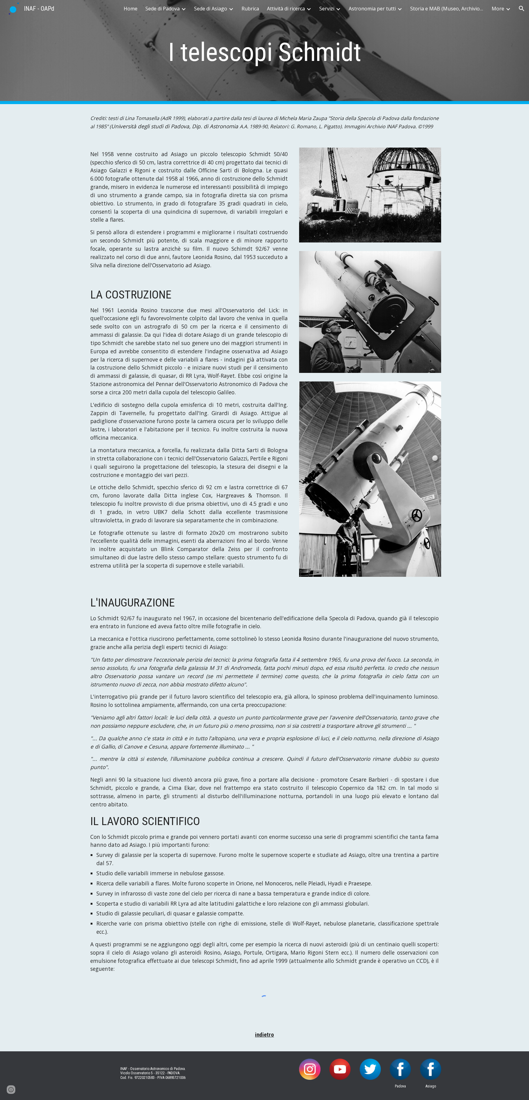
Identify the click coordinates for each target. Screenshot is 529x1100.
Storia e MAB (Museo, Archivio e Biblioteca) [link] (447, 8)
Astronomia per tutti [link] (372, 8)
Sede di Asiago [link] (210, 8)
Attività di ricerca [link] (286, 8)
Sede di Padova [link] (162, 8)
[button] (521, 8)
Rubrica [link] (250, 8)
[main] (264, 52)
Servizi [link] (326, 8)
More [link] (498, 8)
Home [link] (130, 8)
